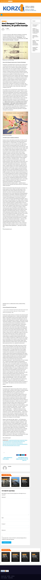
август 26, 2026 (15, 558)
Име (3, 517)
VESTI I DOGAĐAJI (15, 554)
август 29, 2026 (5, 558)
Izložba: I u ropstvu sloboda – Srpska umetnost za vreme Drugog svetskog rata (36, 30)
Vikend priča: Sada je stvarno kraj (35, 36)
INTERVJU (33, 554)
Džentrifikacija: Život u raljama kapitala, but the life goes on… (22, 459)
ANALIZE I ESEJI (4, 21)
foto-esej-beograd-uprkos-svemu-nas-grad (12, 445)
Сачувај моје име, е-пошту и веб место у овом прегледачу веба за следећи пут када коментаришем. (14, 538)
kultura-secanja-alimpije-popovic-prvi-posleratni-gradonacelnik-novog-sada (15, 441)
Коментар (4, 497)
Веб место (4, 530)
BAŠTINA (8, 576)
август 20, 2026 (35, 558)
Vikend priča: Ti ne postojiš (5, 557)
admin (8, 28)
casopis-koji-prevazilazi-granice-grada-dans (16, 440)
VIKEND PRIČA (4, 554)
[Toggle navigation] (39, 15)
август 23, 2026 (25, 558)
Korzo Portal (5, 13)
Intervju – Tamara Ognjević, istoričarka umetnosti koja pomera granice (36, 42)
